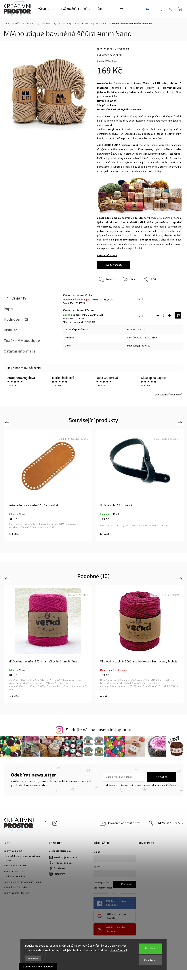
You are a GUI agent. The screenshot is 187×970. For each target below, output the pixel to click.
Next (180, 422)
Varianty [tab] (19, 298)
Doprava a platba (13, 851)
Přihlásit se (161, 776)
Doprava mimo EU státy (16, 893)
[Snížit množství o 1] (158, 315)
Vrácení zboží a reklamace (18, 887)
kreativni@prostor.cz (124, 823)
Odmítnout (150, 960)
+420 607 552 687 (170, 823)
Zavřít (174, 291)
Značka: (107, 61)
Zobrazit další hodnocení (168, 395)
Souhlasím (150, 948)
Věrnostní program (14, 871)
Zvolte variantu (113, 265)
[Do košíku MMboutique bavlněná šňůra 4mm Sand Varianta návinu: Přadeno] (178, 315)
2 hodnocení (122, 49)
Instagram (54, 823)
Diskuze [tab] (10, 330)
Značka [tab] (22, 341)
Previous (7, 422)
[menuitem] (46, 9)
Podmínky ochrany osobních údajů (22, 882)
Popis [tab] (8, 309)
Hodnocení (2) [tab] (16, 319)
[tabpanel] (48, 485)
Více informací (118, 950)
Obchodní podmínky (15, 876)
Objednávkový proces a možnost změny (22, 858)
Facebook (45, 823)
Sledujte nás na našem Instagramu (98, 730)
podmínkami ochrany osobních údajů (156, 785)
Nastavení (33, 958)
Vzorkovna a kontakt (15, 865)
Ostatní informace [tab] (19, 351)
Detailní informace (107, 255)
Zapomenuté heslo (103, 887)
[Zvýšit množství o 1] (169, 315)
